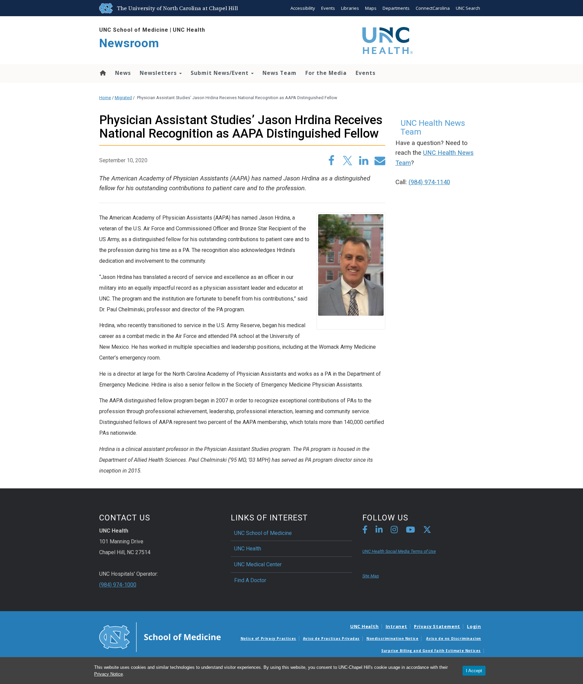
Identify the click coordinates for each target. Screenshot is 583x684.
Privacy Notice (108, 674)
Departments (396, 8)
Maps (371, 8)
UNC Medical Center (258, 564)
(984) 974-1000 (117, 584)
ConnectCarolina (433, 8)
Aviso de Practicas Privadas (331, 638)
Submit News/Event (220, 73)
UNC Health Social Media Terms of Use (399, 551)
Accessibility (302, 8)
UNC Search (468, 8)
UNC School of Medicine (133, 30)
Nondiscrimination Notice (392, 638)
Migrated (123, 97)
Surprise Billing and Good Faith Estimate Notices (431, 650)
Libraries (350, 8)
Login (474, 626)
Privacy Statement (437, 626)
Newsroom (129, 43)
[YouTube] (410, 531)
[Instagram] (394, 531)
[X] (427, 531)
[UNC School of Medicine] (160, 637)
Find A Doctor (250, 580)
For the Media (326, 73)
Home (102, 73)
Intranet (396, 626)
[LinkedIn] (379, 531)
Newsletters (159, 73)
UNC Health (189, 30)
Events (328, 8)
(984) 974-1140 (429, 182)
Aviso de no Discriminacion (453, 638)
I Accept (474, 670)
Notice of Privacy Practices (268, 638)
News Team (279, 73)
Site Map (370, 575)
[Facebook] (364, 531)
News (123, 73)
